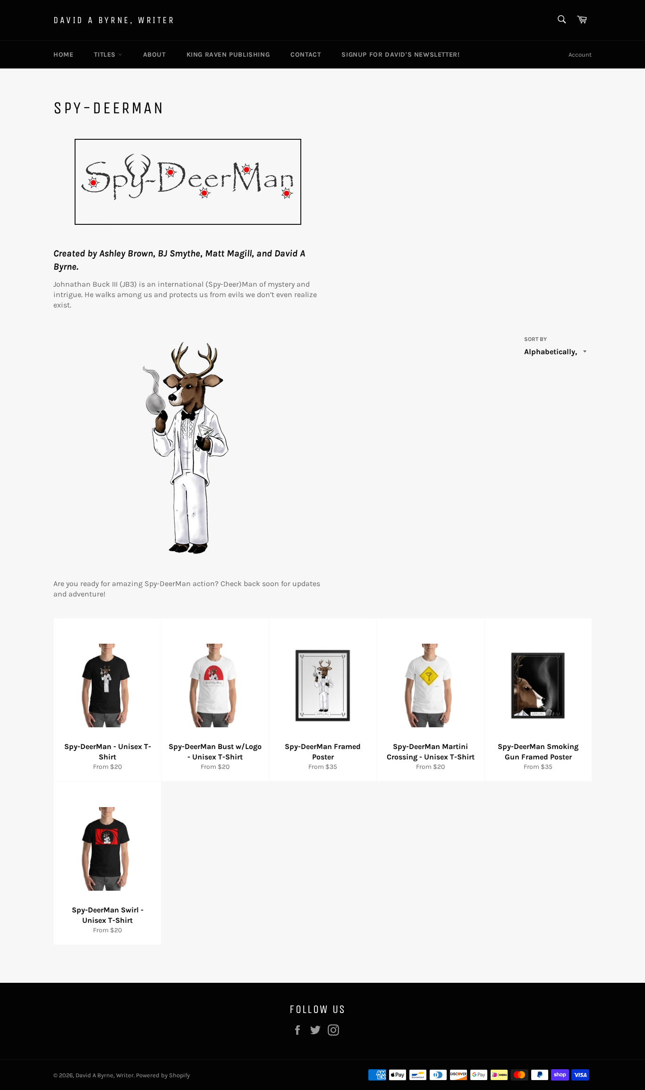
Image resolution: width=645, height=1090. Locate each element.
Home (63, 55)
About (154, 55)
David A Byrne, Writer (114, 20)
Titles (106, 55)
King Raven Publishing (228, 55)
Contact (305, 55)
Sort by (535, 339)
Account (580, 54)
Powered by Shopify (163, 1075)
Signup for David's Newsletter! (400, 55)
